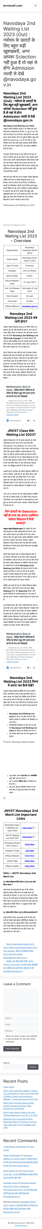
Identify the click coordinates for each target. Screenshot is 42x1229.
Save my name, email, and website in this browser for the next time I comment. (21, 1039)
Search (6, 1063)
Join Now (29, 851)
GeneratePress (21, 1225)
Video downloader (11, 1155)
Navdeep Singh (10, 1183)
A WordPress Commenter (14, 1147)
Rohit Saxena (9, 1171)
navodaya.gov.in (29, 306)
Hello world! (8, 1087)
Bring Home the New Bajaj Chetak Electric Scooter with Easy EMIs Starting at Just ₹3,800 (18, 1106)
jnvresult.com (12, 5)
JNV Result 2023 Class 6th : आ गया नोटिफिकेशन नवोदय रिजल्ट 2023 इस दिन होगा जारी (20, 1174)
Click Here (27, 828)
